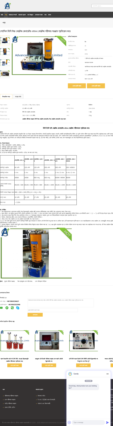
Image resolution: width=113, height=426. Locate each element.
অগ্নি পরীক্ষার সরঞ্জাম (10, 403)
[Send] (107, 422)
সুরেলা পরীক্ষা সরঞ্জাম (9, 281)
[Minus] (107, 374)
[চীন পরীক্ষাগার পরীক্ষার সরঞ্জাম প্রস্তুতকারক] (7, 6)
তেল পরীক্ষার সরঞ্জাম (10, 399)
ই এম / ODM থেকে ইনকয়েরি (46, 399)
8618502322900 (14, 304)
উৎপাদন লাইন (41, 396)
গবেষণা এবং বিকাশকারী (44, 403)
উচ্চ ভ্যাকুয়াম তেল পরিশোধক (25, 281)
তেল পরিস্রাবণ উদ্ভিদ (40, 281)
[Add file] (69, 422)
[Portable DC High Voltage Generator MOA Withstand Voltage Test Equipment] (5, 40)
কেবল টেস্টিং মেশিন (10, 407)
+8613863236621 (13, 301)
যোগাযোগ (35, 315)
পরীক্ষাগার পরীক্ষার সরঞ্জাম (11, 396)
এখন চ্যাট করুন (77, 86)
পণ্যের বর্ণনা (18, 96)
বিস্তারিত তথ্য (6, 96)
